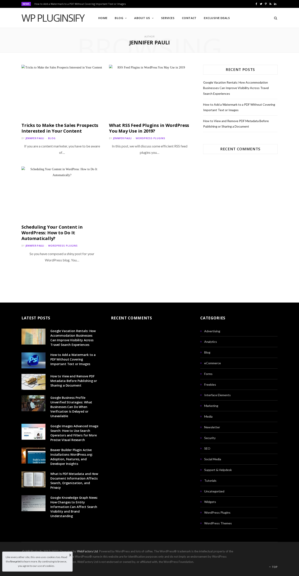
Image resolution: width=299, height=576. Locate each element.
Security (210, 438)
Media (208, 416)
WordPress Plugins (150, 138)
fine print (15, 561)
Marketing (211, 406)
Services (168, 18)
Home (102, 18)
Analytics (210, 341)
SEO (207, 448)
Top (274, 567)
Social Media (212, 459)
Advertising (212, 331)
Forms (208, 374)
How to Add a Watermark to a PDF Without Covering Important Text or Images (80, 3)
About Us (142, 18)
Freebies (210, 384)
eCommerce (212, 363)
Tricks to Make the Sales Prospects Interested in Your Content (59, 128)
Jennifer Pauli (34, 138)
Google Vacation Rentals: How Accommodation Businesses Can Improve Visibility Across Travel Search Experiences (236, 88)
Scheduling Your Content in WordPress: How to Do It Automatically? (52, 232)
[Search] (274, 18)
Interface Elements (217, 395)
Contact (189, 18)
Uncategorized (214, 491)
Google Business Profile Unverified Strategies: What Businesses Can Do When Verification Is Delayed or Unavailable (71, 407)
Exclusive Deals (217, 18)
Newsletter (212, 427)
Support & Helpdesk (218, 470)
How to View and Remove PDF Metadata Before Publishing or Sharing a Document (73, 380)
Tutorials (210, 480)
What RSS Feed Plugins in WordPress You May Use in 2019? (149, 128)
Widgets (210, 502)
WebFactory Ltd (87, 551)
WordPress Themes (218, 523)
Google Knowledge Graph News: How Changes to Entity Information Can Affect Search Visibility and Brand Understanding (74, 506)
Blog (119, 18)
